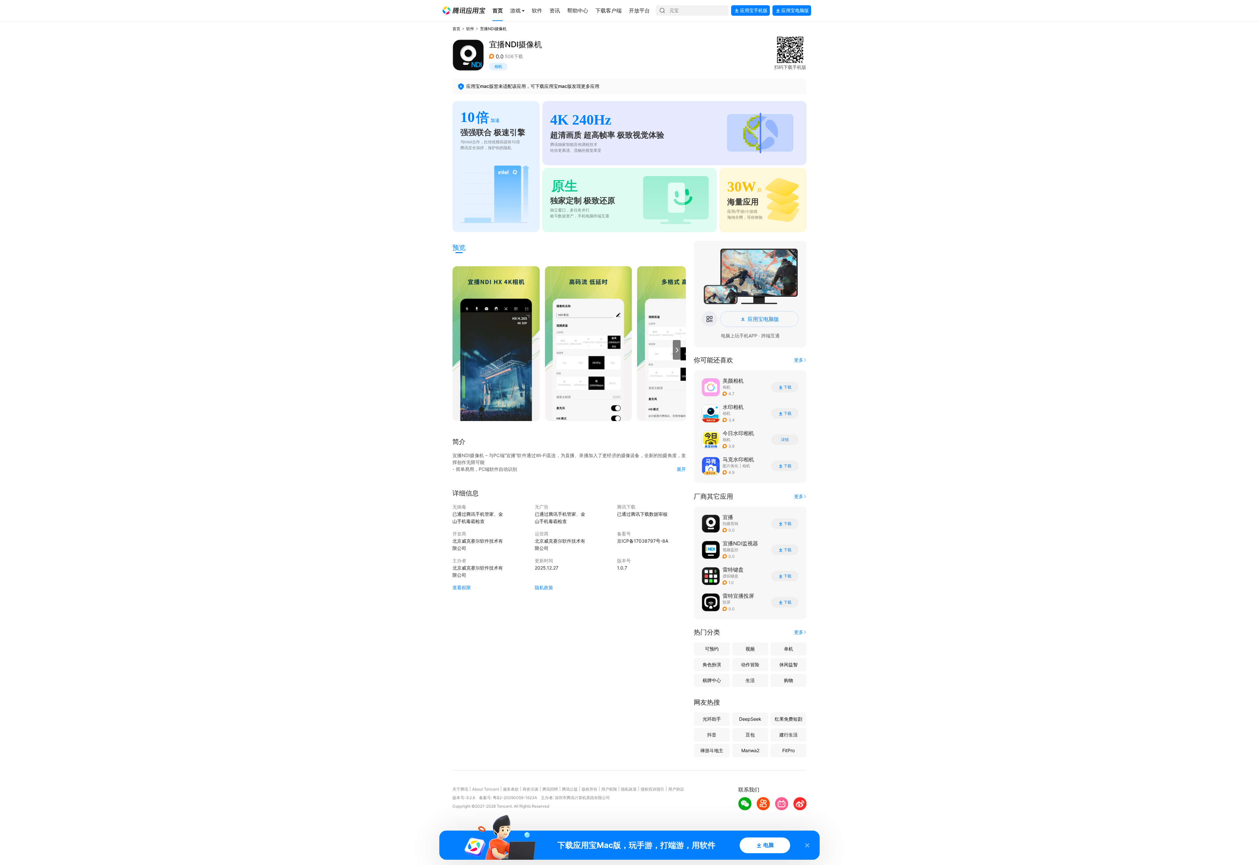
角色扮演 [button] (712, 664)
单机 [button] (788, 649)
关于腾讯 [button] (460, 789)
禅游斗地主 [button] (711, 750)
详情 (785, 439)
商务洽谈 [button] (530, 789)
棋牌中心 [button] (712, 680)
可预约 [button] (712, 649)
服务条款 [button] (511, 789)
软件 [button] (470, 28)
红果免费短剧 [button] (788, 719)
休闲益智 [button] (788, 664)
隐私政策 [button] (544, 587)
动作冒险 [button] (750, 664)
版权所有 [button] (589, 789)
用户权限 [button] (609, 789)
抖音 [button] (711, 734)
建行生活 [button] (788, 734)
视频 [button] (750, 649)
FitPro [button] (788, 750)
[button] (464, 10)
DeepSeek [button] (750, 719)
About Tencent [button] (485, 789)
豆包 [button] (750, 734)
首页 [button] (456, 28)
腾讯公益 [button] (570, 789)
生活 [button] (750, 680)
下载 (787, 387)
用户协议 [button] (676, 789)
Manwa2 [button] (750, 750)
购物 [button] (788, 680)
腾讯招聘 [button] (550, 789)
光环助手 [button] (712, 719)
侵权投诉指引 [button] (652, 789)
